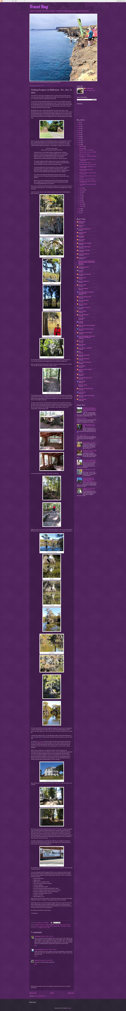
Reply (35, 945)
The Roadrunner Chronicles (84, 274)
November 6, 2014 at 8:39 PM (46, 960)
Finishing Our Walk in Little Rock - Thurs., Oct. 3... (86, 170)
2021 (79, 130)
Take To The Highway (83, 288)
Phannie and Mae (82, 284)
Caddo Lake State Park (39, 924)
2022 (79, 128)
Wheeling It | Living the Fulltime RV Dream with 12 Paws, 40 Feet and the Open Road (86, 262)
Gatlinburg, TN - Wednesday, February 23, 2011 (89, 489)
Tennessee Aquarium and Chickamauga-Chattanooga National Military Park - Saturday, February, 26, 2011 (89, 480)
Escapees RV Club (35, 926)
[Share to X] (57, 922)
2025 (79, 122)
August (81, 192)
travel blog (68, 926)
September (81, 190)
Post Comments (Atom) (40, 996)
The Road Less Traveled (83, 358)
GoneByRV (80, 321)
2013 (79, 208)
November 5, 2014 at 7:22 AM (46, 936)
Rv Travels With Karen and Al (85, 377)
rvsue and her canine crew (84, 307)
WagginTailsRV (81, 381)
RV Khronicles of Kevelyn (84, 250)
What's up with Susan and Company (86, 325)
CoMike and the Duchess (84, 355)
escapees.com (43, 926)
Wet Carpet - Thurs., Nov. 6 (85, 162)
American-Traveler (82, 257)
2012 (79, 210)
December (81, 146)
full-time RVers (49, 926)
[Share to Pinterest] (59, 922)
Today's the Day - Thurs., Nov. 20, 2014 (87, 152)
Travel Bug (38, 6)
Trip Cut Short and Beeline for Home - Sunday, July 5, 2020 (89, 461)
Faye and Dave (40, 741)
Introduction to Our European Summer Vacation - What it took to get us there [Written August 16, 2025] (89, 409)
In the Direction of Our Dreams (85, 332)
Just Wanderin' (81, 318)
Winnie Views (81, 374)
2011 (79, 212)
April (80, 200)
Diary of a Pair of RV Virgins (84, 362)
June (80, 196)
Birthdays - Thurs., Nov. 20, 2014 (86, 150)
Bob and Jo (37, 960)
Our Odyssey (81, 236)
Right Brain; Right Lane (83, 281)
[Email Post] (51, 922)
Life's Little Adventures (83, 314)
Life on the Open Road (83, 300)
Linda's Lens (81, 225)
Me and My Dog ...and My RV (84, 348)
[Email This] (54, 922)
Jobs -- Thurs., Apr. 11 (81, 435)
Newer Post (32, 993)
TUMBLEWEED (81, 221)
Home (52, 993)
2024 (79, 124)
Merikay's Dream (82, 277)
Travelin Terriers (82, 392)
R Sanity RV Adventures (83, 254)
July (80, 194)
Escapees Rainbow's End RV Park (62, 924)
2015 (79, 142)
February (81, 204)
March (80, 202)
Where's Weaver (82, 344)
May (80, 198)
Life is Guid (81, 340)
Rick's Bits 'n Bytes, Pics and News (86, 395)
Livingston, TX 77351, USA (44, 927)
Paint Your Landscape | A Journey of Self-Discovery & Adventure (86, 337)
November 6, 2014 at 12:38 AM (49, 949)
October (81, 188)
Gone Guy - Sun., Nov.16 (84, 154)
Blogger (69, 1008)
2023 (79, 126)
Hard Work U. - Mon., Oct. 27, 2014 (86, 179)
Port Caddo (63, 926)
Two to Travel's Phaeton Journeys (86, 329)
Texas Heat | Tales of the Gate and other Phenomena (86, 293)
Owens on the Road (82, 304)
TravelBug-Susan (89, 88)
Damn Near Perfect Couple (84, 246)
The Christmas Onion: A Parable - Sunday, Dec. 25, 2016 (89, 451)
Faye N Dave (37, 936)
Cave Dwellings (81, 365)
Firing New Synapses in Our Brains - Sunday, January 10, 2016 (89, 425)
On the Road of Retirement (84, 229)
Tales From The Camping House (85, 388)
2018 (79, 136)
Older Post (71, 993)
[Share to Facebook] (58, 922)
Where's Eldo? (81, 239)
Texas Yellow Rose (38, 949)
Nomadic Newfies (82, 311)
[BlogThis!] (55, 922)
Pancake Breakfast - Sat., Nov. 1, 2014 (87, 164)
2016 (79, 140)
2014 (79, 144)
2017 (79, 138)
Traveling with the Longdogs (84, 243)
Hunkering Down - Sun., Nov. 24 (89, 442)
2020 (79, 132)
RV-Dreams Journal (82, 385)
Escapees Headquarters (50, 924)
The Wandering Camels (83, 267)
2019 (79, 134)
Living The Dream (82, 399)
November (81, 148)
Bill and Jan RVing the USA (84, 296)
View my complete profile (89, 90)
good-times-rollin (82, 232)
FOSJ (79, 351)
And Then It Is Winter (81, 418)
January (81, 206)
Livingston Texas (56, 926)
